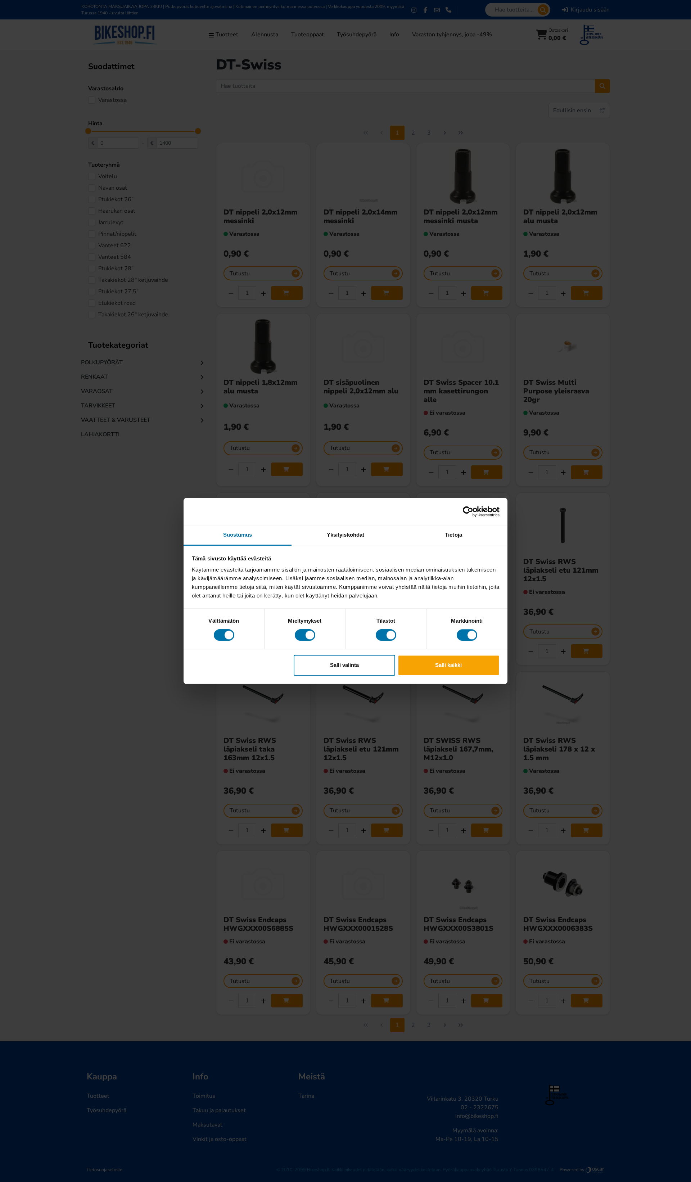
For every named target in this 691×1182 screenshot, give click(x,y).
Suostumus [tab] (237, 535)
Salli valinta (344, 665)
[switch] (305, 635)
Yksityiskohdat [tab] (345, 535)
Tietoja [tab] (453, 535)
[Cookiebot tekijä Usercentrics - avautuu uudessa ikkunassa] (468, 511)
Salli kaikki (448, 665)
